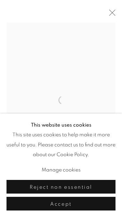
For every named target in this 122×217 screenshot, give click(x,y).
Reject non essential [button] (61, 187)
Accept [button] (61, 204)
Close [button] (110, 15)
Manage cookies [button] (61, 169)
